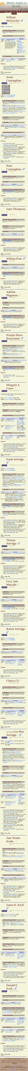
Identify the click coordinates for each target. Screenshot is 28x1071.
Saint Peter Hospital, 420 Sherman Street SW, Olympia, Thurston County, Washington (14, 106)
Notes (6, 11)
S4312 (5, 976)
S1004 (5, 814)
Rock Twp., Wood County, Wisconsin (10, 41)
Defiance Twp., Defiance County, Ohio (11, 966)
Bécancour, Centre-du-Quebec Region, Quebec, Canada (13, 349)
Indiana (4, 33)
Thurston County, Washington (11, 496)
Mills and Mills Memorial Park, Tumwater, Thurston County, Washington (14, 856)
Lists (19, 11)
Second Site (14, 1069)
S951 (5, 146)
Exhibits (24, 11)
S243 (5, 443)
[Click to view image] (6, 93)
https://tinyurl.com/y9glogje (11, 446)
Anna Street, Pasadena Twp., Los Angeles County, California (10, 427)
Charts (13, 13)
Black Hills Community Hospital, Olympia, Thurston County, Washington (13, 753)
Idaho (21, 688)
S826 (5, 143)
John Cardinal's (8, 1069)
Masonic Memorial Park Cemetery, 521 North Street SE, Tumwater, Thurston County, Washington (14, 112)
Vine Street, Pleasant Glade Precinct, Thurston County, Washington (10, 803)
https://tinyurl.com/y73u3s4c (12, 531)
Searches (13, 11)
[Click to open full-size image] (9, 85)
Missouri (4, 646)
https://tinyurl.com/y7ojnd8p (12, 816)
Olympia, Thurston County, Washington (14, 476)
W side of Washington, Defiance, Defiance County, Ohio (10, 955)
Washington (15, 501)
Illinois (4, 406)
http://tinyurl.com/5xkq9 (9, 144)
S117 (5, 66)
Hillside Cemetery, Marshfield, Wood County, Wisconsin (13, 354)
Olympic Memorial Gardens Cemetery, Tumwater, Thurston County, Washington (14, 761)
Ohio (23, 997)
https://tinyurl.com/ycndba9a (9, 824)
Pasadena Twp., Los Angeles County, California (9, 437)
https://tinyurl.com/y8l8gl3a (11, 68)
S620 (5, 823)
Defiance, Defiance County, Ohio (13, 922)
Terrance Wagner (14, 1066)
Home (1, 11)
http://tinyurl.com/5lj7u (11, 147)
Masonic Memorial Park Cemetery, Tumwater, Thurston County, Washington (14, 485)
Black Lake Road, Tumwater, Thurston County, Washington (10, 662)
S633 (5, 529)
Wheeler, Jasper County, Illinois (9, 420)
